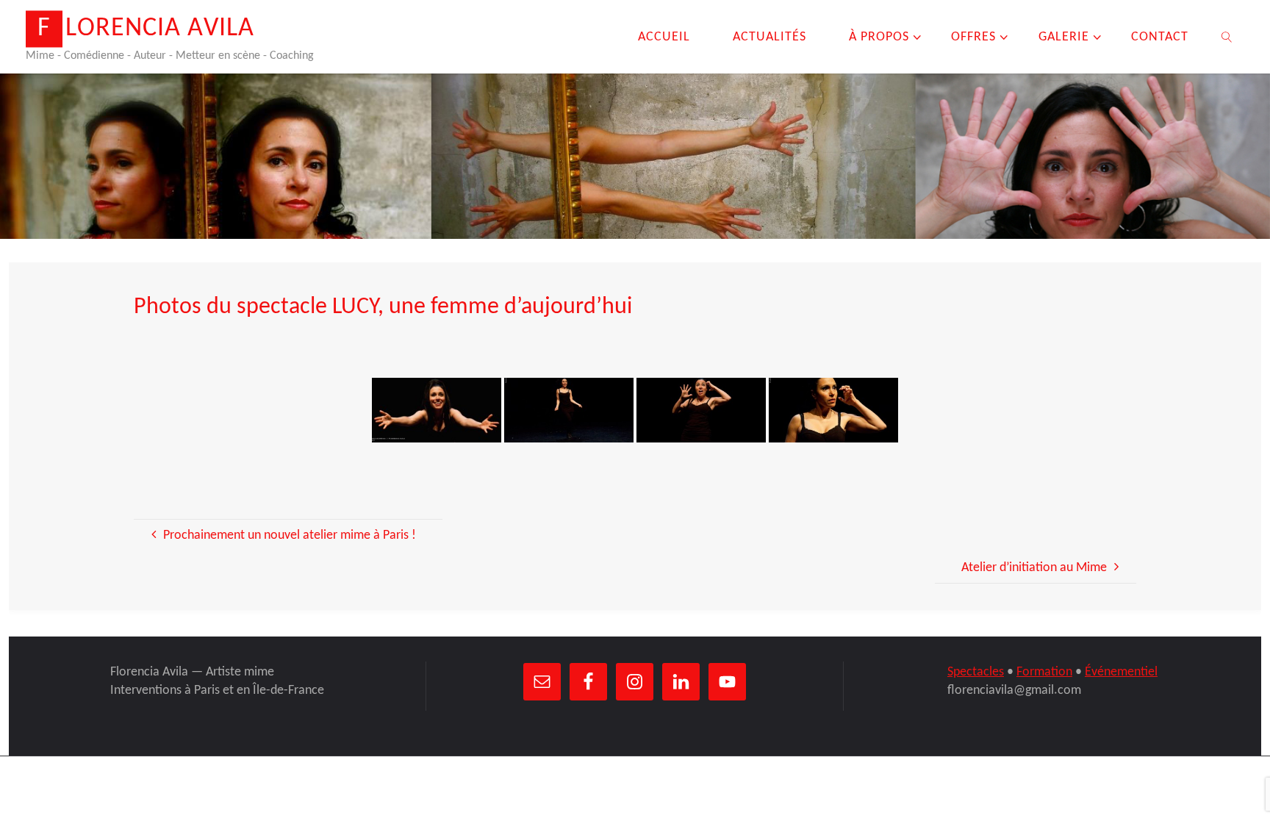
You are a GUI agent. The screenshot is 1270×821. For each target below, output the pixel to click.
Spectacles (975, 672)
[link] (1227, 37)
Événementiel (1121, 672)
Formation (1044, 672)
